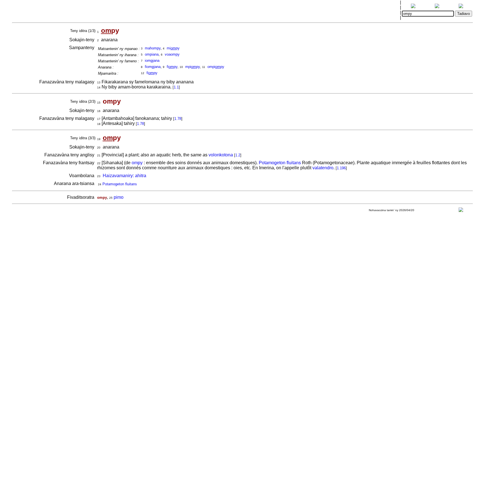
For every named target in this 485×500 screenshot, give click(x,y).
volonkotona (221, 154)
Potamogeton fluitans (280, 162)
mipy (173, 48)
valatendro (322, 167)
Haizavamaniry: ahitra (124, 175)
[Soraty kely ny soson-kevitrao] (461, 211)
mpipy (192, 67)
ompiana (152, 54)
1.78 (177, 119)
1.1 (176, 87)
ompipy (215, 67)
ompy (137, 162)
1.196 (341, 168)
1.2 (237, 155)
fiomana (153, 67)
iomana (152, 60)
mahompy (153, 48)
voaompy (172, 54)
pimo (118, 197)
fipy (172, 67)
